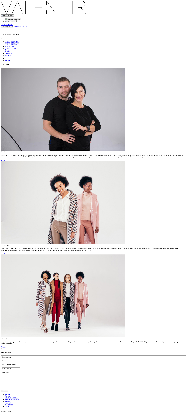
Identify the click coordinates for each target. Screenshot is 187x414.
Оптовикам (8, 53)
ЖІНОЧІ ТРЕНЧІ (10, 48)
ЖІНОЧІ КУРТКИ (11, 46)
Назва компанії (7, 368)
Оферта (7, 396)
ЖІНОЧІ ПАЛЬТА (11, 45)
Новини (7, 52)
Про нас (7, 50)
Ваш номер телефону (9, 364)
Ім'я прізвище (6, 357)
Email (4, 361)
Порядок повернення (12, 399)
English (13, 21)
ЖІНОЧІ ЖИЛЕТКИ (12, 41)
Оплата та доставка (11, 398)
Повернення (9, 405)
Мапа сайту (8, 403)
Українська (16, 19)
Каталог (3, 160)
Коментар (5, 372)
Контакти (8, 55)
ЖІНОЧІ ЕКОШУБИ (12, 43)
